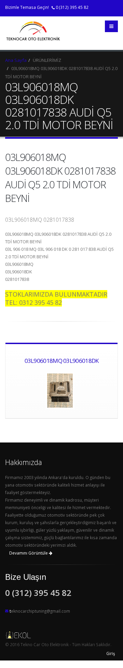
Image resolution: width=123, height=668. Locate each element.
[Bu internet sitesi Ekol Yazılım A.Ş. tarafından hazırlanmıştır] (61, 634)
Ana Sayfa (16, 60)
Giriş (110, 653)
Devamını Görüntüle (29, 553)
